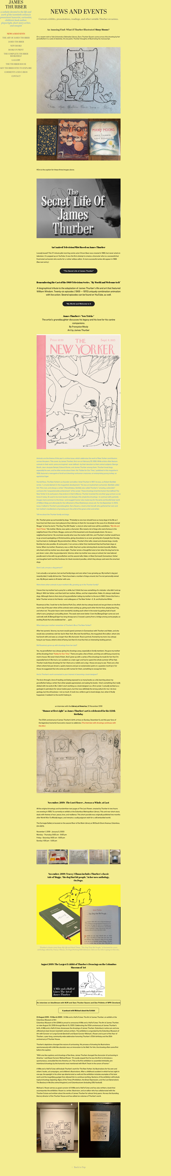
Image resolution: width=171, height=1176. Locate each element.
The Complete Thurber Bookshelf (16, 55)
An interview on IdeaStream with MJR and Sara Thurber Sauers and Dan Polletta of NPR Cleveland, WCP (79, 1003)
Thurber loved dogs (105, 467)
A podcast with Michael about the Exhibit (78, 1010)
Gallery (16, 60)
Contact (16, 76)
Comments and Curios (16, 72)
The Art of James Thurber (16, 37)
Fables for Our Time (86, 470)
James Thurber (16, 41)
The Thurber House (16, 64)
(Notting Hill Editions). (78, 949)
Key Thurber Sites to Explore (16, 68)
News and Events (16, 33)
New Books (16, 45)
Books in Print (16, 49)
